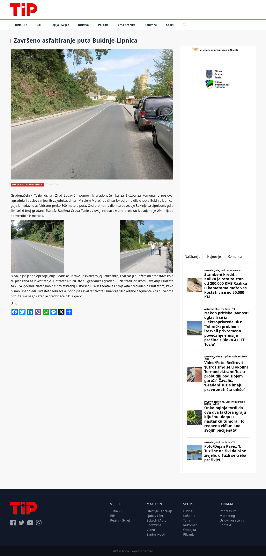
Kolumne (151, 25)
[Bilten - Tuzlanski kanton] (218, 84)
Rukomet (190, 525)
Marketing (227, 516)
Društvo (83, 25)
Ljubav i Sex (155, 516)
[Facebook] (13, 523)
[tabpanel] (218, 366)
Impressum (228, 511)
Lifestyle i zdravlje (160, 511)
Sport (170, 25)
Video (151, 530)
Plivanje (189, 534)
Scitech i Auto (156, 520)
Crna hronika (126, 25)
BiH (39, 25)
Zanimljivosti (156, 534)
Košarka (189, 516)
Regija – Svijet (120, 520)
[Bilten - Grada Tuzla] (218, 74)
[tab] (192, 256)
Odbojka (189, 530)
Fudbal (188, 511)
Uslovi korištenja (232, 520)
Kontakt (225, 525)
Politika (103, 25)
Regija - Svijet (60, 25)
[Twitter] (21, 523)
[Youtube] (30, 523)
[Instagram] (39, 523)
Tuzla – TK (117, 511)
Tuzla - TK (21, 25)
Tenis (187, 520)
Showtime (154, 525)
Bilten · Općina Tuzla (27, 184)
